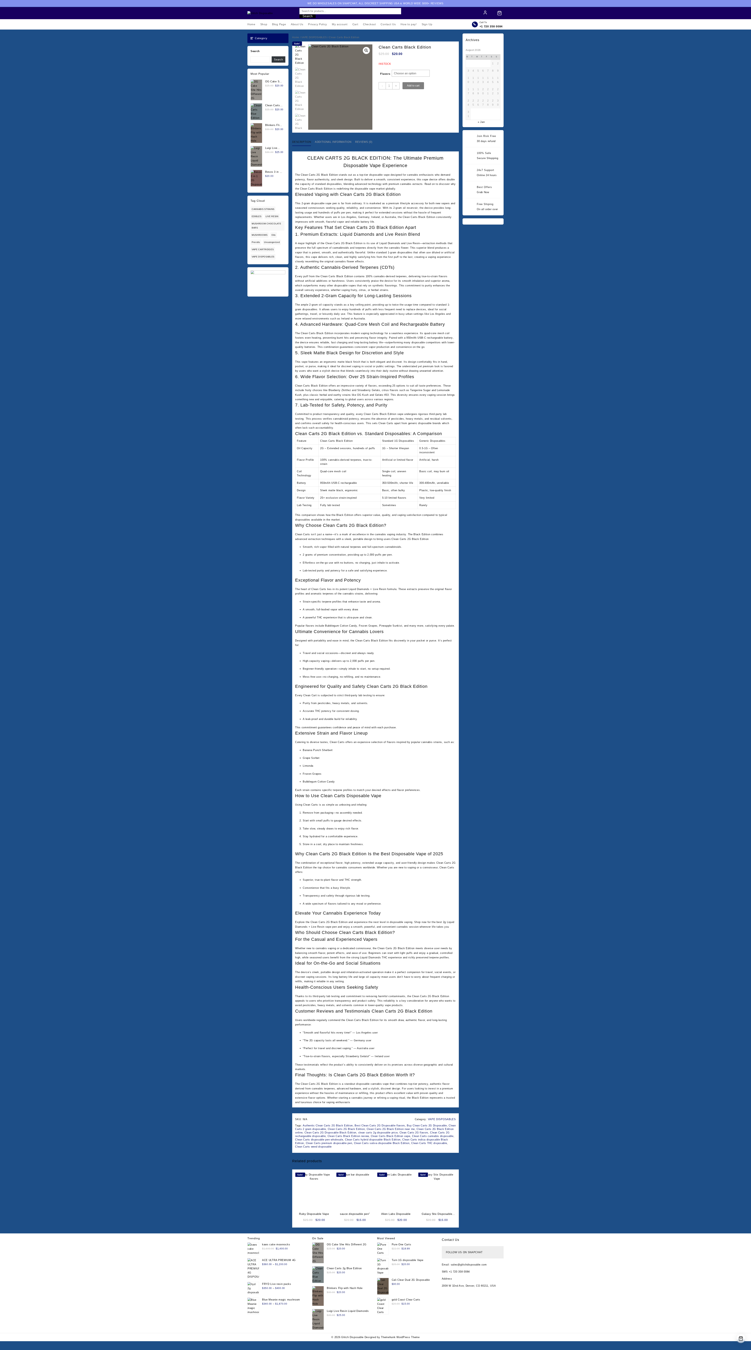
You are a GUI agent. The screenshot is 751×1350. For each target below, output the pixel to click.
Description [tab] (301, 141)
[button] (366, 50)
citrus (362, 290)
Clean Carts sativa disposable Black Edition (382, 1143)
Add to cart (413, 85)
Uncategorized (272, 242)
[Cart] (499, 13)
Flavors (385, 73)
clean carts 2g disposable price (378, 1132)
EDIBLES (256, 216)
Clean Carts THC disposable (429, 1143)
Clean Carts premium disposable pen (329, 1143)
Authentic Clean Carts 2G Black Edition (328, 1125)
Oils (273, 235)
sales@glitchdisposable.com (469, 1264)
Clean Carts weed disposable (313, 1146)
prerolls (256, 242)
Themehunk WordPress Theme (400, 1337)
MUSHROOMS (259, 235)
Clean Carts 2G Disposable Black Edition (330, 1132)
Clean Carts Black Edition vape (390, 1136)
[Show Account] (485, 13)
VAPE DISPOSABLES (263, 256)
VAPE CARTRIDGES (263, 249)
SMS (445, 1271)
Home (295, 37)
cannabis (405, 184)
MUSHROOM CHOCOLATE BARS (266, 225)
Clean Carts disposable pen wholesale (319, 1139)
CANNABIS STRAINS (263, 209)
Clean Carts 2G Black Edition (346, 1129)
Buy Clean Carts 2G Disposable (427, 1125)
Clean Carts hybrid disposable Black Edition (373, 1139)
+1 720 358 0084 (491, 26)
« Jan (481, 122)
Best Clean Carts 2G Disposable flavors (380, 1125)
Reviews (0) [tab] (363, 141)
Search (308, 16)
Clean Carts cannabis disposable (433, 1136)
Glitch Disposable (352, 1337)
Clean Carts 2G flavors (414, 1132)
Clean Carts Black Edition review (348, 1136)
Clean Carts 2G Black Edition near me (391, 1129)
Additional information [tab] (333, 141)
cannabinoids (340, 247)
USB (420, 337)
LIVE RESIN (272, 216)
